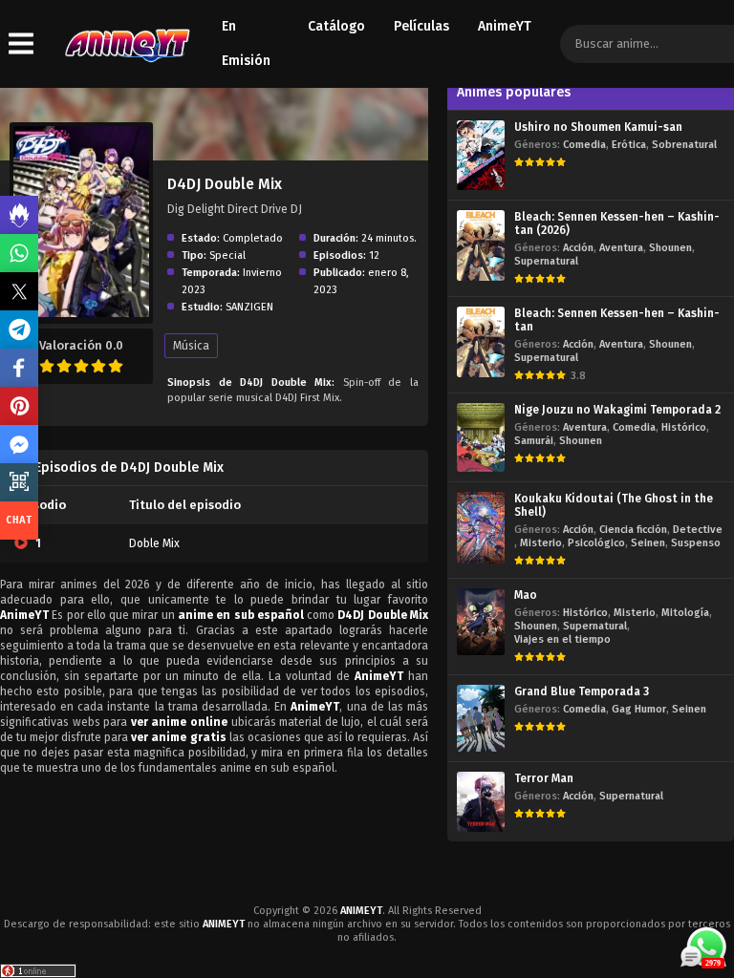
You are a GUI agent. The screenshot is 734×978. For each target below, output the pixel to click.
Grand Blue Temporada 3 (581, 691)
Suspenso (696, 543)
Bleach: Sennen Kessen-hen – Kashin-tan (617, 320)
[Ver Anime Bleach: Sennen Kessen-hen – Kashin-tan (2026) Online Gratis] (481, 245)
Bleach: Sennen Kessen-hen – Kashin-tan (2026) (617, 223)
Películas (421, 26)
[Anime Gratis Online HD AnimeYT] (126, 44)
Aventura (621, 248)
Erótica (629, 144)
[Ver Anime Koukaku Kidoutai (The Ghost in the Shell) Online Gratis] (481, 527)
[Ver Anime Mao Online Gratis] (481, 622)
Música (191, 345)
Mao (525, 595)
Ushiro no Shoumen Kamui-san (598, 127)
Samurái (533, 441)
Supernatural (546, 261)
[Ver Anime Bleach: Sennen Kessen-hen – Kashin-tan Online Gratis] (481, 342)
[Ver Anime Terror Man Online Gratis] (481, 802)
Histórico (683, 427)
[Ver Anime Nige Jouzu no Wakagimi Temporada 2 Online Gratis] (481, 437)
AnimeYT (504, 26)
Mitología (685, 612)
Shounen (670, 248)
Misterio (541, 543)
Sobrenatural (684, 144)
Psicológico (596, 543)
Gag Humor (639, 709)
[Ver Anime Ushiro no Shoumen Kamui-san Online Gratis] (481, 155)
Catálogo (336, 26)
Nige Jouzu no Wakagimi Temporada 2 (617, 409)
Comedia (584, 144)
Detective (698, 529)
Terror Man (543, 778)
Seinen (648, 543)
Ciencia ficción (633, 529)
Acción (578, 248)
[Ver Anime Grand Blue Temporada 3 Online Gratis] (481, 719)
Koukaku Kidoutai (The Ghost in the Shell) (613, 505)
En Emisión (246, 43)
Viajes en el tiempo (562, 639)
